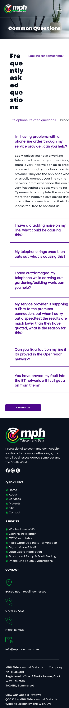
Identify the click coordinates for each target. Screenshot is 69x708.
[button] (23, 407)
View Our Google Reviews (23, 695)
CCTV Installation (19, 538)
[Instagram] (13, 470)
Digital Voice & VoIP (21, 547)
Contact (14, 512)
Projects (14, 503)
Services (14, 499)
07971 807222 (14, 611)
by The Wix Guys (39, 704)
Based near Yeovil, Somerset (25, 591)
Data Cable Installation (24, 552)
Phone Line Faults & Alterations (29, 561)
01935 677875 (14, 630)
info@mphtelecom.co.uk (22, 649)
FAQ (11, 508)
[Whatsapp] (18, 470)
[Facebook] (8, 470)
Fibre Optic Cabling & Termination (31, 543)
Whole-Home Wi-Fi (20, 529)
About (12, 494)
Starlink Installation (21, 534)
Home (11, 490)
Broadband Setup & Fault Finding (31, 556)
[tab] (34, 120)
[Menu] (60, 9)
